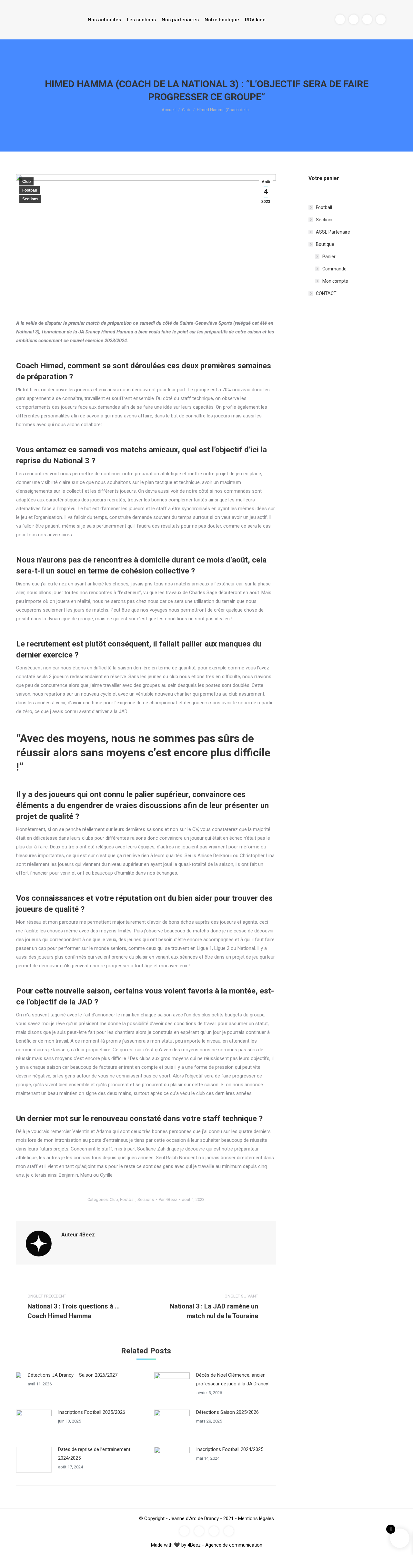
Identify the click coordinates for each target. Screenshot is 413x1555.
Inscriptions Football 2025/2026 (91, 1412)
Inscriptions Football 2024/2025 (229, 1449)
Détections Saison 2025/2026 (227, 1412)
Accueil (169, 109)
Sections (30, 199)
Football (29, 190)
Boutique (325, 244)
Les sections (141, 20)
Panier (329, 256)
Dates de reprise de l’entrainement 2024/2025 (94, 1453)
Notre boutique (222, 20)
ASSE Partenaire (333, 232)
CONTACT (326, 293)
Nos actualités (104, 20)
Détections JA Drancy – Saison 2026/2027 (72, 1375)
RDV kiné (255, 20)
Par (168, 1199)
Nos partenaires (180, 20)
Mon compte (335, 281)
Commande (334, 268)
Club (186, 109)
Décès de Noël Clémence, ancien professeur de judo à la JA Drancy (232, 1379)
